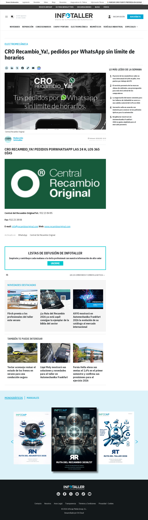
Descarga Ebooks (84, 7)
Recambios (62, 2)
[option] (74, 439)
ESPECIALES (131, 27)
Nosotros (47, 503)
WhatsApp (22, 235)
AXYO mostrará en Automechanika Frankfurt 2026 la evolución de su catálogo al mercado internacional (87, 320)
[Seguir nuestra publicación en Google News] (39, 68)
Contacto (38, 503)
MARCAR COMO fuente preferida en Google (125, 2)
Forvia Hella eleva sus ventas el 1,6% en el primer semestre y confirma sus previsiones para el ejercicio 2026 (88, 373)
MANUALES (33, 397)
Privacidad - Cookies (106, 503)
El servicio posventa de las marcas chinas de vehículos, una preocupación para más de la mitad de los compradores (125, 89)
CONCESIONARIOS (43, 27)
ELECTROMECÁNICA (79, 27)
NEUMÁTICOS (95, 27)
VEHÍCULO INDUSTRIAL (113, 27)
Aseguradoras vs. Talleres (79, 2)
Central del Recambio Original (42, 235)
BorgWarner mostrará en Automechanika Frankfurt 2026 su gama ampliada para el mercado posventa (123, 121)
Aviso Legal (58, 503)
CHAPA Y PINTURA (61, 27)
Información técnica (97, 2)
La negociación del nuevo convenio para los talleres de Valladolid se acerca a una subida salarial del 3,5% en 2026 (126, 100)
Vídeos (46, 2)
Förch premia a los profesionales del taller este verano (20, 317)
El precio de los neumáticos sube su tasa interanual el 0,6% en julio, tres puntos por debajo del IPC (125, 78)
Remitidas (37, 2)
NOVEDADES (15, 27)
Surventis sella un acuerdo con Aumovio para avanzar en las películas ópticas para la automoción (125, 110)
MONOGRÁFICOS (14, 397)
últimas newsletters (65, 7)
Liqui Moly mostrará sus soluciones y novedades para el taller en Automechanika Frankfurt (54, 372)
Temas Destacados (12, 2)
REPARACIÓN (27, 27)
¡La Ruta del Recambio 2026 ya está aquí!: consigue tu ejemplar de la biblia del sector (54, 318)
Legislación (25, 2)
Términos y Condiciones (87, 503)
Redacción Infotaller (18, 139)
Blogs (54, 2)
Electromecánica (16, 44)
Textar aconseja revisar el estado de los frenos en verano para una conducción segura (21, 372)
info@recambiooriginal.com (25, 226)
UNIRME (55, 263)
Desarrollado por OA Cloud (74, 513)
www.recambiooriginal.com (57, 226)
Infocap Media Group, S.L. (77, 509)
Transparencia (70, 503)
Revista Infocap (45, 7)
